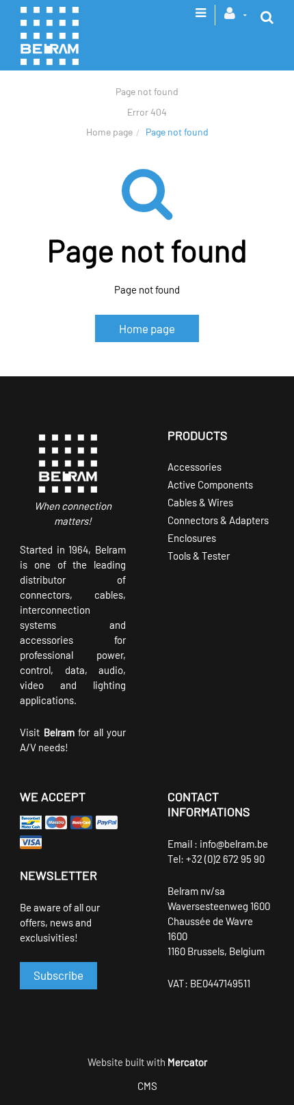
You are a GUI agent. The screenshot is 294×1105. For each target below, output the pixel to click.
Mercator (187, 1062)
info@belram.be (234, 843)
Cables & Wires (200, 502)
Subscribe (58, 975)
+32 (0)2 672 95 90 (225, 859)
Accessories (195, 466)
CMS (147, 1086)
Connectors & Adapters (218, 520)
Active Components (210, 484)
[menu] (201, 17)
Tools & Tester (199, 555)
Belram (59, 732)
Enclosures (192, 538)
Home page (109, 132)
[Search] (266, 17)
